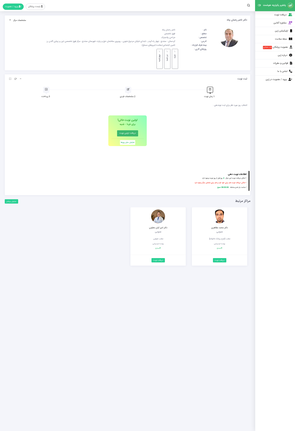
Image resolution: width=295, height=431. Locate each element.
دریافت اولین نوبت (127, 133)
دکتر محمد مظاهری (219, 228)
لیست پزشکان (34, 6)
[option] (219, 238)
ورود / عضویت (12, 6)
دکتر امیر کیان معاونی (158, 228)
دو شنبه (167, 57)
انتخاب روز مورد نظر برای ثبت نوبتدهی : (230, 105)
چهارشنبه (159, 58)
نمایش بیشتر (11, 201)
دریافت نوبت (219, 260)
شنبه (175, 56)
